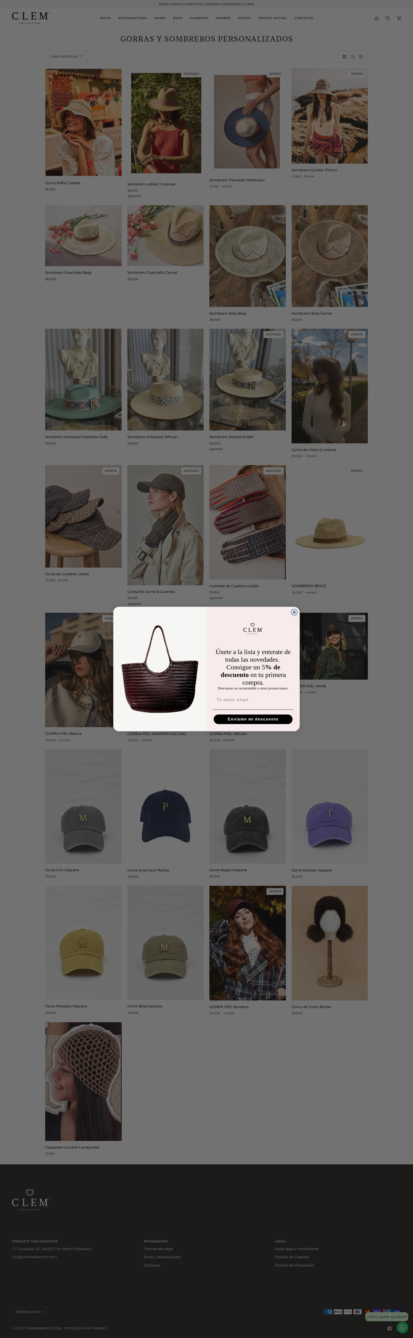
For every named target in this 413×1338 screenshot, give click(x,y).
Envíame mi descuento (253, 719)
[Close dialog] (294, 612)
